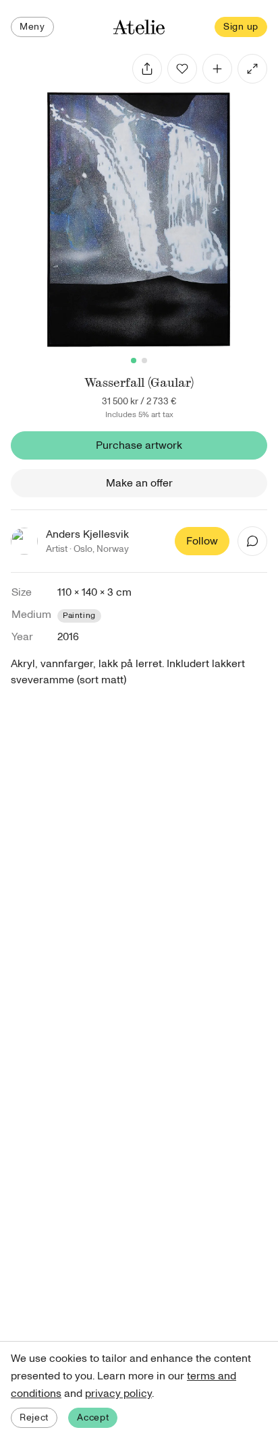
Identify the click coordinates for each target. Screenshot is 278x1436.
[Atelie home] (139, 27)
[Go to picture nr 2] (144, 360)
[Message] (252, 541)
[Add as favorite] (182, 69)
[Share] (147, 69)
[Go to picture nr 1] (133, 360)
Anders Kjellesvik (87, 534)
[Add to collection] (217, 69)
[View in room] (252, 69)
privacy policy (118, 1393)
